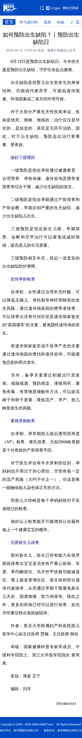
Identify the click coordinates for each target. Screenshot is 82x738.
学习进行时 (29, 22)
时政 (60, 22)
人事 (73, 22)
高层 (47, 22)
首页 (9, 21)
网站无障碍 (71, 8)
